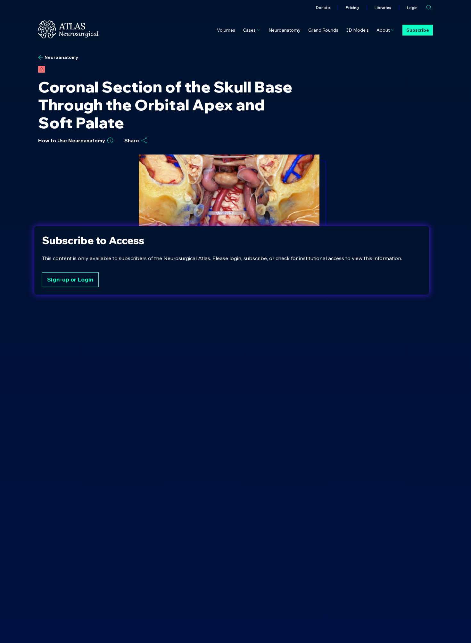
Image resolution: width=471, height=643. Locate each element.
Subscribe (417, 30)
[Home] (68, 29)
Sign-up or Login (70, 279)
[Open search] (429, 8)
